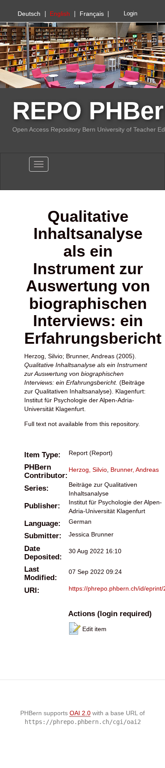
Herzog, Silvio (88, 469)
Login (130, 14)
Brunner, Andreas (134, 469)
